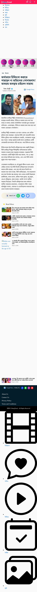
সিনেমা (7, 20)
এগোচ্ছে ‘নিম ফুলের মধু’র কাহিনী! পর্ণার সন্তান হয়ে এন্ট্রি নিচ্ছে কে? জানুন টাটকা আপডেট (23, 379)
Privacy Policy (6, 400)
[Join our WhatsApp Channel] (25, 388)
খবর (6, 12)
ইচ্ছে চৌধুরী (7, 88)
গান (6, 27)
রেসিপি (7, 25)
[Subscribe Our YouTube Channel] (32, 388)
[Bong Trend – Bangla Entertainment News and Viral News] (6, 2)
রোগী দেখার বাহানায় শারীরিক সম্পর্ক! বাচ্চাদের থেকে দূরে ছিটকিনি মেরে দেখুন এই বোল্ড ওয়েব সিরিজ (23, 234)
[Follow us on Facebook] (22, 388)
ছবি (6, 15)
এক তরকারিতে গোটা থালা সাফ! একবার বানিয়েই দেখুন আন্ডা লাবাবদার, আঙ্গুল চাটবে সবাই (23, 225)
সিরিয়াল (7, 17)
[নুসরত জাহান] (18, 62)
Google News (30, 89)
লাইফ (6, 552)
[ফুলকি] (25, 62)
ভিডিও (7, 7)
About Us (5, 394)
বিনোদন (7, 5)
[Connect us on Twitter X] (28, 388)
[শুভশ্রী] (32, 62)
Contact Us (5, 397)
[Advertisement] (18, 43)
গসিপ (6, 22)
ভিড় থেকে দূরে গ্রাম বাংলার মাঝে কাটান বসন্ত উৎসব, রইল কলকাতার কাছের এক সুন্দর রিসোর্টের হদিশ (23, 209)
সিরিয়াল (7, 445)
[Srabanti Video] (4, 62)
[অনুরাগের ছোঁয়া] (11, 62)
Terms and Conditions (9, 404)
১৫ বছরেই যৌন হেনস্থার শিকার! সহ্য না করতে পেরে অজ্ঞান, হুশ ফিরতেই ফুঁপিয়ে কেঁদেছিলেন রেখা (23, 242)
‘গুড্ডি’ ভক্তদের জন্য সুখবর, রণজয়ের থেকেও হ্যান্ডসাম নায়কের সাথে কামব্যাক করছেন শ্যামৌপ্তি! (23, 217)
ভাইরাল (7, 10)
